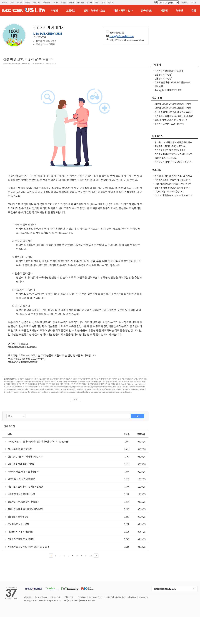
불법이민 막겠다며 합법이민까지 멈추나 (172, 187)
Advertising (132, 597)
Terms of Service (41, 597)
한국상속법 (146, 10)
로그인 (193, 2)
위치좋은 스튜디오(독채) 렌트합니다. (171, 146)
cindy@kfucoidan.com (122, 36)
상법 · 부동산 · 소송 (94, 10)
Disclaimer (82, 597)
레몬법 (164, 10)
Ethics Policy (69, 597)
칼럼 (193, 10)
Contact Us (143, 597)
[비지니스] (174, 170)
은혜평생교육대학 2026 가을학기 (169, 123)
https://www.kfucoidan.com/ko (127, 40)
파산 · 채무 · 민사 (123, 10)
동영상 (27, 2)
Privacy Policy (55, 597)
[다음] (96, 555)
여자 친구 (159, 86)
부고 (103, 2)
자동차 (71, 2)
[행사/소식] (174, 99)
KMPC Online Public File (115, 597)
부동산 (63, 2)
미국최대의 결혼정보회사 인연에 (169, 70)
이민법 (54, 10)
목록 (75, 400)
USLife (55, 2)
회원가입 (184, 2)
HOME (4, 2)
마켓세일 (80, 2)
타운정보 (46, 2)
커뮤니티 (36, 2)
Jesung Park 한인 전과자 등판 (168, 90)
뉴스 (12, 2)
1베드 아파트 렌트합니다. (166, 158)
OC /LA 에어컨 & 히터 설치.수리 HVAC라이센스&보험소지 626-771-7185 (173, 197)
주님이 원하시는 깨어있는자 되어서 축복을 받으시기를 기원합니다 (173, 113)
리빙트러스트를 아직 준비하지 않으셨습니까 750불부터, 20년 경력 (173, 181)
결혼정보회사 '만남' (163, 74)
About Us (27, 597)
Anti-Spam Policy (95, 597)
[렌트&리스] (174, 137)
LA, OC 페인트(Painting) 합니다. (169, 191)
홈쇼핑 (89, 2)
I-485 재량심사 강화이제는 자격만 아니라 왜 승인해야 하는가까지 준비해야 (173, 185)
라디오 (19, 2)
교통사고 (70, 10)
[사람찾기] (174, 65)
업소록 (110, 2)
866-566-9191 (117, 32)
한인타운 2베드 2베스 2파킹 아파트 (170, 150)
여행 (96, 2)
